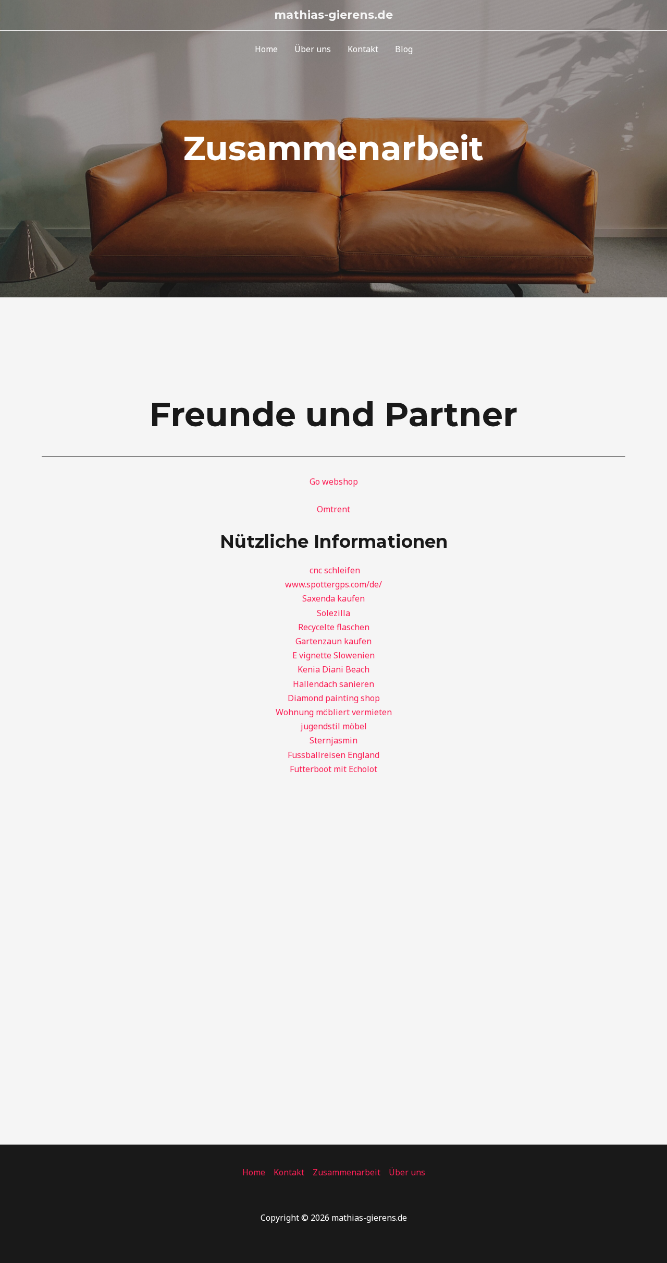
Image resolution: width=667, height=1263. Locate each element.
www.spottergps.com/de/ (333, 584)
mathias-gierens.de (333, 15)
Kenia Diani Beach (333, 669)
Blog (404, 49)
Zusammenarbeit (346, 1172)
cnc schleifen (335, 570)
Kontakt (363, 49)
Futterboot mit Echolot (333, 769)
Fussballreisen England (333, 755)
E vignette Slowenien (333, 655)
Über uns (312, 49)
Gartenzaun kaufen (333, 641)
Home (266, 49)
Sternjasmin (333, 740)
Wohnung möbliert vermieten (334, 712)
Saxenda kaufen (333, 598)
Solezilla (333, 613)
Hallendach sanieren (333, 684)
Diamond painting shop (334, 698)
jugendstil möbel (334, 726)
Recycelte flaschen (333, 627)
